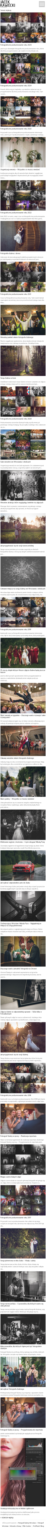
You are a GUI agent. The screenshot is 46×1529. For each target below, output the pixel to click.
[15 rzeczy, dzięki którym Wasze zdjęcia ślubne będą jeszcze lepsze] (23, 653)
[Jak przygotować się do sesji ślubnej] (23, 1037)
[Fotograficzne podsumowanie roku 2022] (23, 195)
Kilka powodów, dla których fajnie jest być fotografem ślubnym (21, 1347)
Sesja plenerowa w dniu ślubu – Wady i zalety (18, 1261)
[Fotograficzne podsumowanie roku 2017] (23, 1200)
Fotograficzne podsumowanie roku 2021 (15, 294)
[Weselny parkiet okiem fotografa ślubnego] (23, 320)
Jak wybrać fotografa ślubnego (12, 1389)
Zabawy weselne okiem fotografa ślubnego (17, 758)
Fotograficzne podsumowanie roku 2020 (16, 419)
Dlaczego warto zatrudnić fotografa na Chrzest (18, 969)
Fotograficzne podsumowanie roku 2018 (15, 1095)
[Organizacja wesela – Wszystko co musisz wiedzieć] (23, 152)
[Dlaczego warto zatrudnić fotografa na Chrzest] (23, 951)
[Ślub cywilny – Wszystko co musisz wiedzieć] (23, 781)
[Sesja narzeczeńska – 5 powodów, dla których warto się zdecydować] (23, 1286)
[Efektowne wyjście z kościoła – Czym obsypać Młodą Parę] (23, 825)
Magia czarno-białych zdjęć (10, 1177)
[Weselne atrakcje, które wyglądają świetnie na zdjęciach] (23, 485)
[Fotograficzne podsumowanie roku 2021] (23, 277)
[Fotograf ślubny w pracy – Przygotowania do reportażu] (23, 1412)
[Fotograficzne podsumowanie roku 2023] (23, 111)
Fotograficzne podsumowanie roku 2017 (15, 1218)
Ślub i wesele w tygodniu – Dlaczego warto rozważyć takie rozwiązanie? (22, 716)
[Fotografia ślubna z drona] (23, 236)
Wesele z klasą (15, 1526)
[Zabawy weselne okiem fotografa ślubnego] (23, 741)
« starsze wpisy (6, 1517)
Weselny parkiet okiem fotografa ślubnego (16, 337)
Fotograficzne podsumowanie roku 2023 (15, 129)
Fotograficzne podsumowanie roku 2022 (15, 213)
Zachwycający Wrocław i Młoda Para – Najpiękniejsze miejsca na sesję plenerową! (20, 924)
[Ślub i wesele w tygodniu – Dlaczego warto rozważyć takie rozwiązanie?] (23, 698)
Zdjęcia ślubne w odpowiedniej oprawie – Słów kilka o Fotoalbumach (21, 1013)
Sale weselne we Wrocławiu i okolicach (15, 462)
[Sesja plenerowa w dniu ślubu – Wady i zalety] (23, 1243)
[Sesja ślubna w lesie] (23, 361)
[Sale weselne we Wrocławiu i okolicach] (23, 444)
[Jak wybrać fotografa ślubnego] (23, 1372)
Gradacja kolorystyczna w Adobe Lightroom (17, 1508)
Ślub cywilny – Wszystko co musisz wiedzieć (17, 799)
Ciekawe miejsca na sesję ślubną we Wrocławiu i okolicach (22, 589)
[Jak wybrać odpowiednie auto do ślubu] (23, 865)
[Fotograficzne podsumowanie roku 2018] (23, 1078)
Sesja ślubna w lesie (8, 378)
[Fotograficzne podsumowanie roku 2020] (23, 401)
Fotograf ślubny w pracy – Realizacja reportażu (18, 1136)
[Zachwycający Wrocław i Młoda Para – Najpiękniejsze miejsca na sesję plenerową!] (23, 906)
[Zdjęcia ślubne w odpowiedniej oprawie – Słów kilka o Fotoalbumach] (23, 994)
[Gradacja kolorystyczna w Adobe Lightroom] (23, 1472)
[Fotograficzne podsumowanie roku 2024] (23, 68)
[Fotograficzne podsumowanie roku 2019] (23, 612)
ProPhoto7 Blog (38, 1526)
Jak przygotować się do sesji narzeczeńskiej (17, 546)
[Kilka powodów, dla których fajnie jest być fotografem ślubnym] (23, 1329)
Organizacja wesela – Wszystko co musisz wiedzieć (20, 169)
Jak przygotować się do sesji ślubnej (14, 1055)
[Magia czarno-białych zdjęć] (23, 1159)
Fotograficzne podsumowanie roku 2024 (15, 86)
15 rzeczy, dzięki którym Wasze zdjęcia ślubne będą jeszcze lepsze (22, 671)
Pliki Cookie (27, 1526)
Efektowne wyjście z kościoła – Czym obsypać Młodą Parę (22, 842)
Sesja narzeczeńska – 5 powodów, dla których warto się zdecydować (21, 1305)
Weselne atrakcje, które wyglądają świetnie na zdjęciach (21, 503)
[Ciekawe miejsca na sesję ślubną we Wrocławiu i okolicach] (23, 571)
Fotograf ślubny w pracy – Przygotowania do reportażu (21, 1430)
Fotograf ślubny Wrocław (27, 1523)
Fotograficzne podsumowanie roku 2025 (16, 45)
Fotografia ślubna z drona (10, 253)
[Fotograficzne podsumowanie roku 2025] (23, 27)
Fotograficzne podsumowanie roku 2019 (15, 629)
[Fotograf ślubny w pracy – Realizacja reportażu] (23, 1119)
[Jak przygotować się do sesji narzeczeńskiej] (23, 528)
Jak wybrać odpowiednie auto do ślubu (15, 883)
